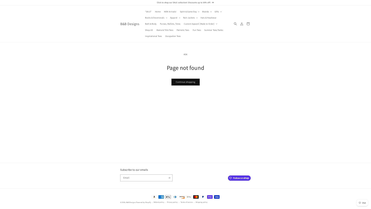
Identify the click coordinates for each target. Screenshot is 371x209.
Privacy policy (172, 202)
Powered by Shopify (143, 202)
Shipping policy (202, 202)
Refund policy (159, 202)
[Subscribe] (169, 177)
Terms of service (187, 202)
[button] (189, 12)
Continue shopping (185, 82)
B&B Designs (131, 202)
